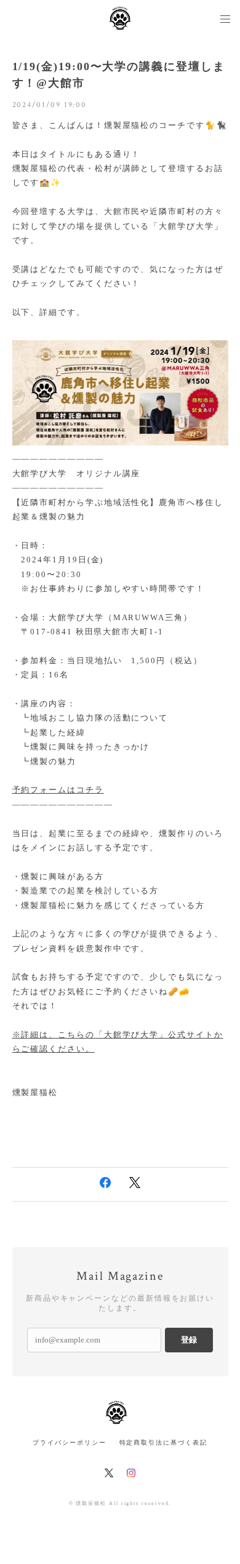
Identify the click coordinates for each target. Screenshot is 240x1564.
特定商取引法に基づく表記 (163, 1442)
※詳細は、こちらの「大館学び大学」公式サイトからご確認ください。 (117, 1041)
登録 (189, 1339)
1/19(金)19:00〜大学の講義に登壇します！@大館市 (118, 74)
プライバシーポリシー (69, 1442)
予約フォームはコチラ (58, 789)
